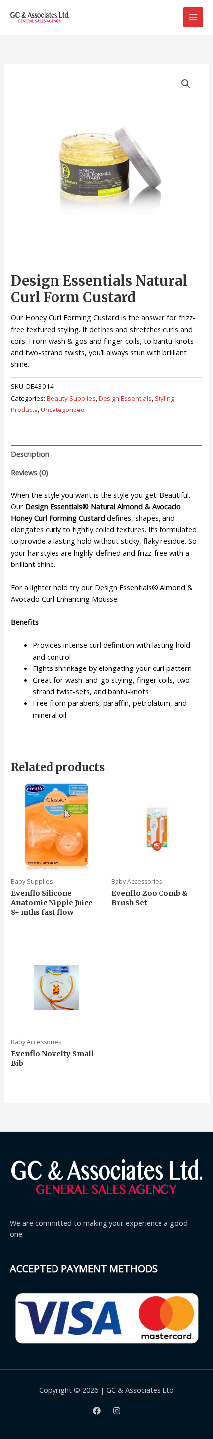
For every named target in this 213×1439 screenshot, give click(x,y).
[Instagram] (117, 1411)
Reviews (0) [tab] (29, 472)
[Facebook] (97, 1411)
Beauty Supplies (71, 398)
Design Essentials (125, 398)
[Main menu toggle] (193, 17)
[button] (186, 84)
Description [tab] (30, 454)
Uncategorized (63, 409)
